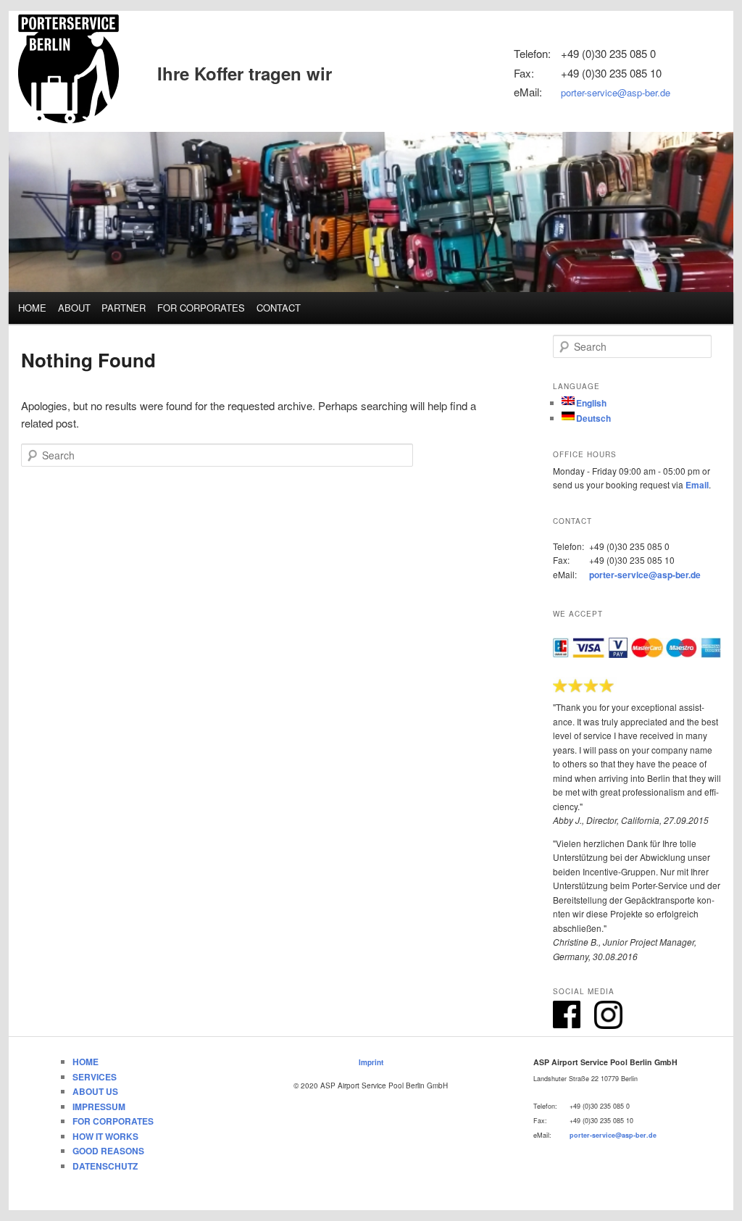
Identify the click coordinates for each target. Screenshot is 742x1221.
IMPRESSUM (98, 1106)
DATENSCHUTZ (105, 1165)
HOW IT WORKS (105, 1136)
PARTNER (123, 307)
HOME (32, 307)
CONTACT (279, 307)
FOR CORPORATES (201, 307)
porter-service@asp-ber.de (615, 92)
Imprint (371, 1062)
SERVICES (94, 1076)
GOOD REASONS (108, 1150)
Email (697, 484)
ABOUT (74, 307)
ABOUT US (95, 1091)
